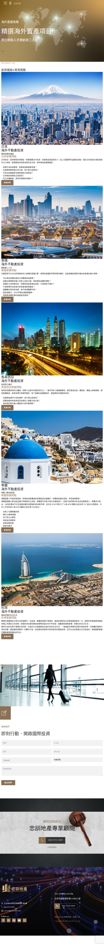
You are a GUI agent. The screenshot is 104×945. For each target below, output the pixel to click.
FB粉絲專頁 (52, 847)
